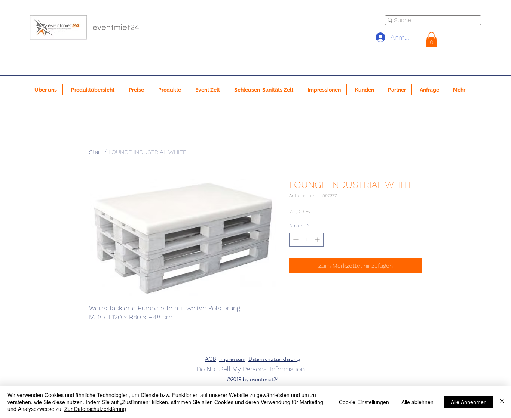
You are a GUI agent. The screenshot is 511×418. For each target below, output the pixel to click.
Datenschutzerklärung (274, 359)
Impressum (232, 359)
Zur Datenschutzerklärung (95, 408)
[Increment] (317, 239)
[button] (431, 39)
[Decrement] (295, 239)
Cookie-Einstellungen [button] (364, 402)
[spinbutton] (306, 239)
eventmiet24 (115, 27)
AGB (210, 359)
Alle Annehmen (469, 402)
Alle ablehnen (417, 402)
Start (95, 151)
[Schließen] (502, 401)
